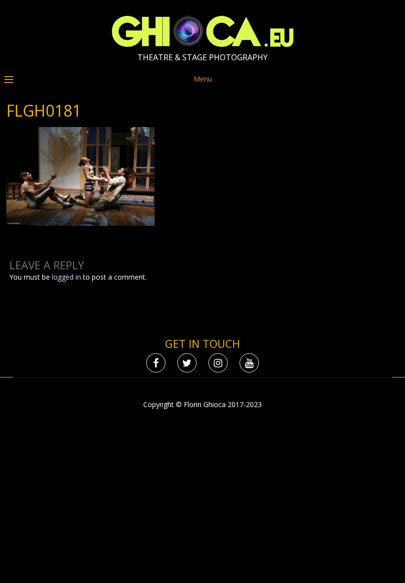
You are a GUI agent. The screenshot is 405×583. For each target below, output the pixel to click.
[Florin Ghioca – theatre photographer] (203, 44)
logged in (66, 277)
